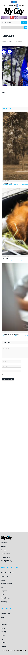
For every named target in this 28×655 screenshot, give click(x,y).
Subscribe (4, 543)
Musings (3, 632)
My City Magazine (7, 41)
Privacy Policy (5, 557)
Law (2, 587)
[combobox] (10, 22)
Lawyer (3, 628)
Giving (3, 580)
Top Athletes (5, 598)
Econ (2, 621)
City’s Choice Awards (8, 573)
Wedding (4, 602)
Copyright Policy (6, 561)
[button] (25, 27)
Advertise (4, 546)
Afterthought (5, 614)
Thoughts (4, 642)
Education (4, 576)
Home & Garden (6, 584)
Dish (2, 617)
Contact (4, 550)
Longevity (4, 591)
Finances (4, 624)
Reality (3, 635)
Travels (3, 646)
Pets (2, 594)
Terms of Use (5, 553)
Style (2, 639)
